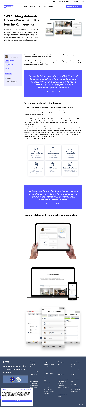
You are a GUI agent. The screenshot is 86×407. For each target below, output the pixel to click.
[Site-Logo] (9, 6)
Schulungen (46, 385)
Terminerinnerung (34, 377)
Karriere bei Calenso (75, 366)
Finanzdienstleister (62, 381)
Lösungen (25, 6)
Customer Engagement (35, 371)
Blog (45, 380)
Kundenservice (61, 371)
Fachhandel (60, 383)
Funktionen (32, 6)
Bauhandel (60, 392)
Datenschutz (47, 382)
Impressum (46, 393)
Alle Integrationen (48, 389)
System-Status (47, 371)
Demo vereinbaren (75, 391)
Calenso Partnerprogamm (77, 369)
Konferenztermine (34, 369)
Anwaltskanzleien (61, 389)
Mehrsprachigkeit (34, 385)
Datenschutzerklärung (49, 391)
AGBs (45, 395)
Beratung (60, 366)
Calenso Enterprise (75, 379)
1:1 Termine (32, 364)
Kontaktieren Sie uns (75, 389)
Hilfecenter (46, 369)
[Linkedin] (79, 404)
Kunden (39, 6)
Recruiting (60, 369)
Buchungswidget (34, 383)
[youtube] (82, 404)
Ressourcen (51, 6)
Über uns (73, 364)
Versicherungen (61, 377)
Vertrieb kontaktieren (64, 1)
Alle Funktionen (33, 387)
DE (55, 1)
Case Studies (74, 371)
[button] (54, 1)
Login (83, 1)
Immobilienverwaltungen (63, 387)
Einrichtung (46, 387)
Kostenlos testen (75, 387)
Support (76, 1)
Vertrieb (59, 364)
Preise (44, 6)
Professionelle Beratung (49, 364)
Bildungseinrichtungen (62, 394)
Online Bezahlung (34, 381)
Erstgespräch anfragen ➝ (74, 6)
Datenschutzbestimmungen (26, 389)
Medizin (59, 396)
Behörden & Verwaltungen (63, 379)
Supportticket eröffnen (49, 366)
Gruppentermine (34, 366)
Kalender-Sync (33, 379)
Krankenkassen (61, 385)
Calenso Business (75, 377)
